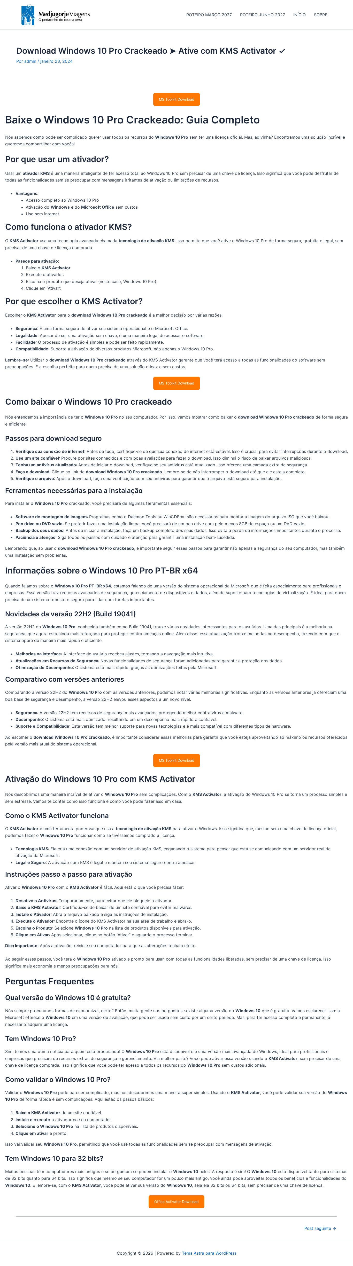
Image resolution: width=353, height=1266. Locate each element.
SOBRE (320, 14)
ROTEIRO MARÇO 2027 (209, 14)
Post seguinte (320, 1228)
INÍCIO (299, 14)
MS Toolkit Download (176, 99)
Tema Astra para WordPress (209, 1253)
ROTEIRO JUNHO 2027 (262, 14)
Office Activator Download (176, 1201)
